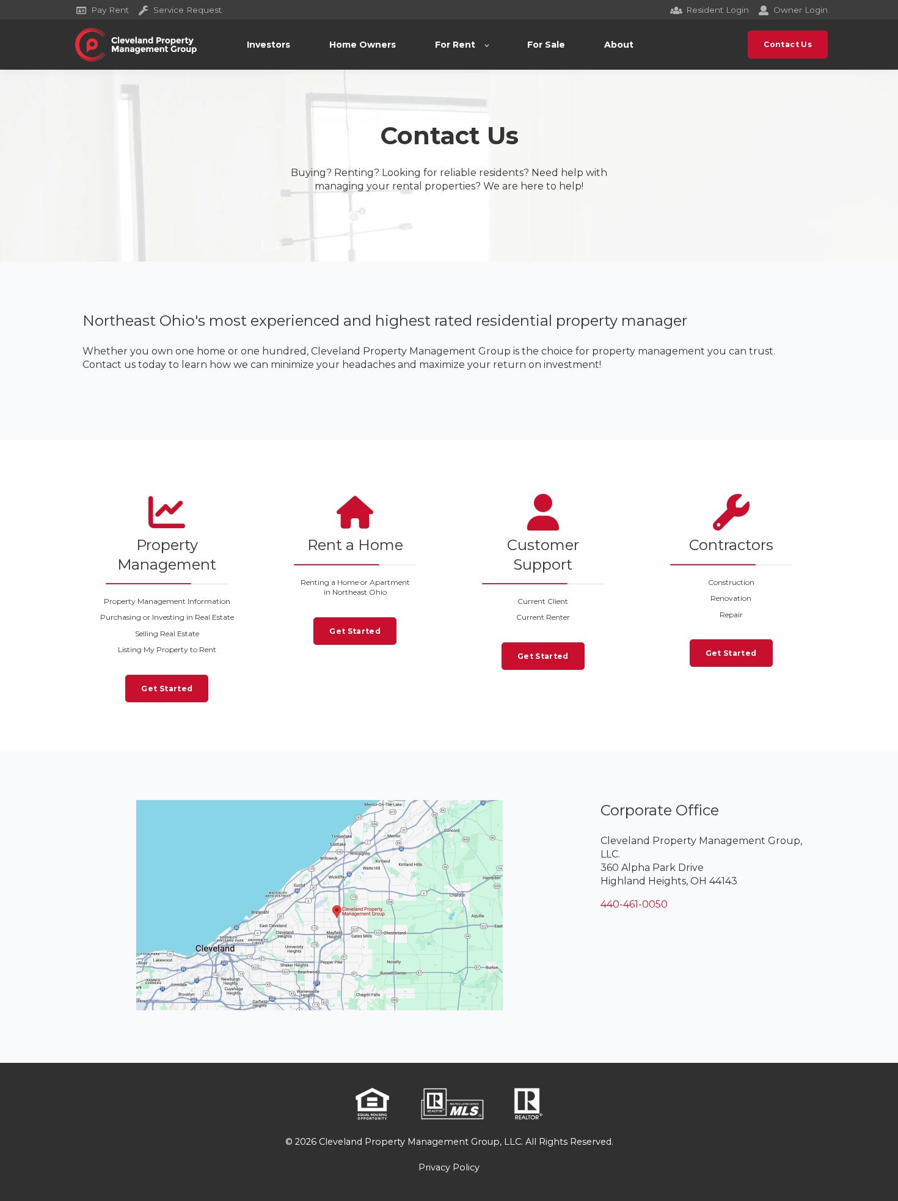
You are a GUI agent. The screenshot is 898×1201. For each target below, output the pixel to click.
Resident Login (717, 10)
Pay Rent (110, 10)
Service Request (187, 10)
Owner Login (800, 10)
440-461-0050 (634, 904)
